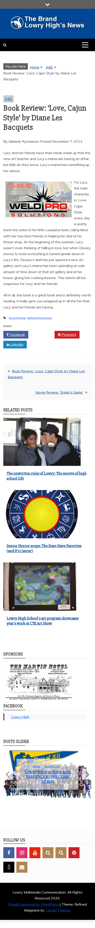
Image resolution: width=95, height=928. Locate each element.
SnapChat (47, 856)
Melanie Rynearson (39, 317)
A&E (8, 99)
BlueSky (60, 856)
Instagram (21, 856)
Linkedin (16, 344)
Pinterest (68, 334)
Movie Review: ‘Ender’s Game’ (59, 392)
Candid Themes (58, 914)
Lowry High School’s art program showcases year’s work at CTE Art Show (43, 621)
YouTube (34, 856)
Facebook (17, 334)
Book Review (17, 317)
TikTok (8, 871)
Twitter (43, 334)
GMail (21, 871)
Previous (8, 776)
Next (87, 776)
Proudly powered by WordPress (34, 908)
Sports (79, 773)
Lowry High (20, 717)
